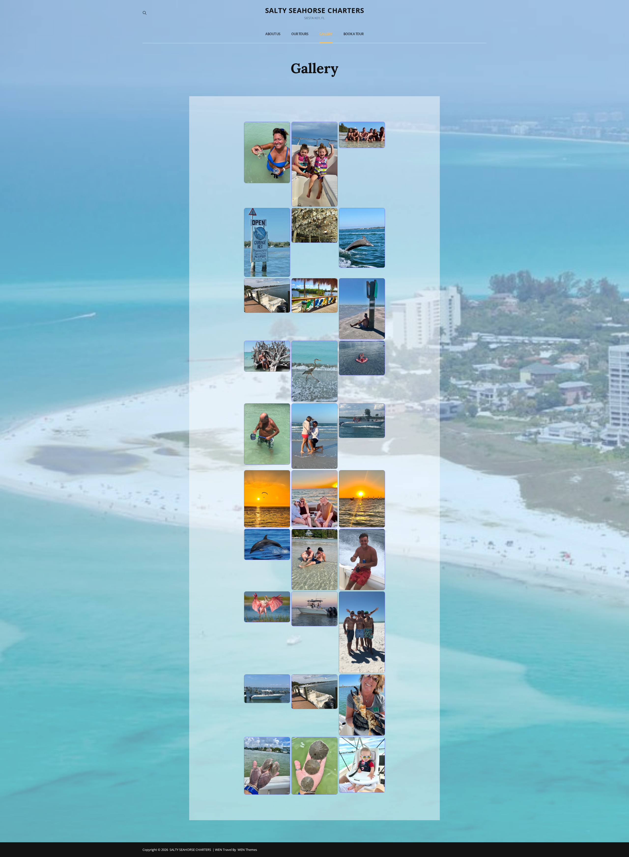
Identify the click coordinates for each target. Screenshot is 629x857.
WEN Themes (247, 849)
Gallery (325, 34)
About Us (272, 34)
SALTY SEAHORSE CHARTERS (314, 10)
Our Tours (299, 34)
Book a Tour (353, 34)
